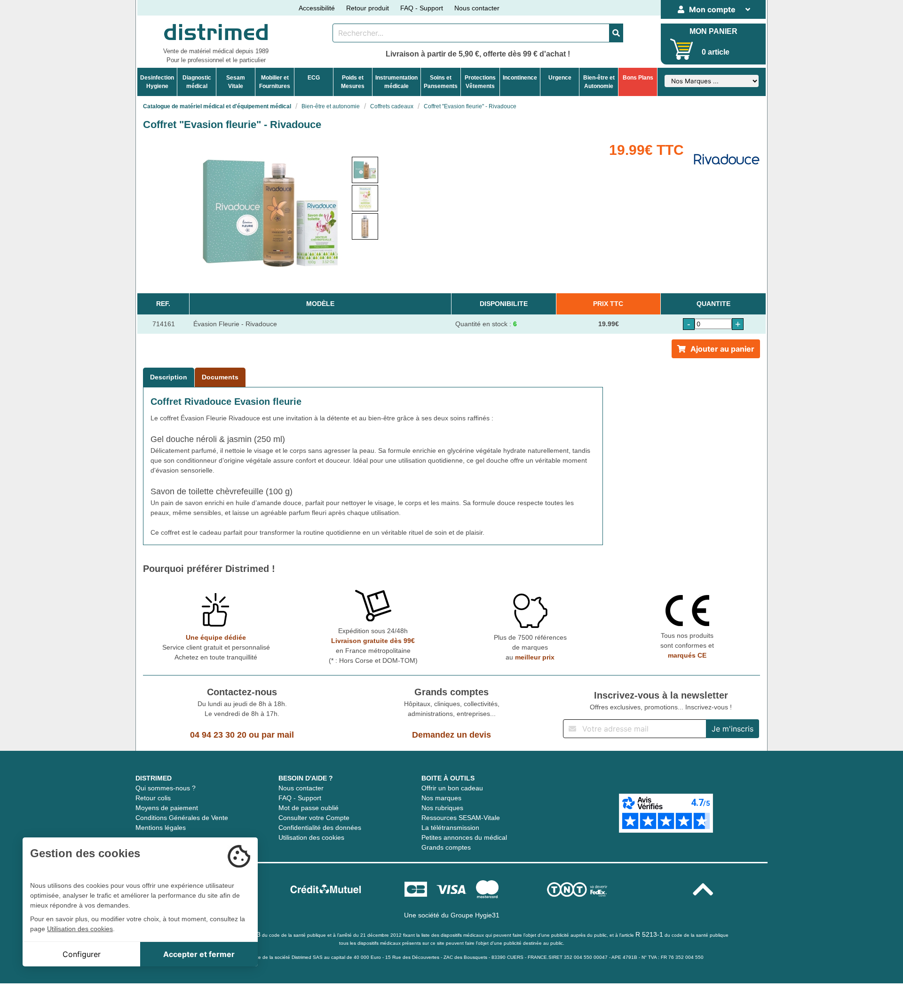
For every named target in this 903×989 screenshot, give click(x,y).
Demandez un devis (451, 735)
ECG (314, 77)
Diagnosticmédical (196, 81)
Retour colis (153, 798)
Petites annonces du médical (464, 837)
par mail (277, 735)
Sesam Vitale (235, 81)
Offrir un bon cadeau (452, 788)
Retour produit (367, 8)
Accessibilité (317, 8)
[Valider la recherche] (616, 33)
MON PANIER (713, 31)
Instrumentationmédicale (396, 81)
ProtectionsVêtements (480, 81)
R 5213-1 (649, 934)
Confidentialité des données (319, 827)
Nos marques (441, 798)
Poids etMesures (352, 81)
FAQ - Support (421, 8)
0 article (715, 52)
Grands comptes (446, 847)
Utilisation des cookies (311, 837)
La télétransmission (450, 827)
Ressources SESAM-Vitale (460, 817)
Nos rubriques (442, 808)
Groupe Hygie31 (475, 915)
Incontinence (520, 77)
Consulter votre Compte (313, 817)
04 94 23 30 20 (218, 735)
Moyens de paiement (166, 808)
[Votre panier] (682, 49)
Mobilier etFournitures (274, 81)
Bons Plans (638, 77)
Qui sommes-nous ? (165, 788)
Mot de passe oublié (308, 808)
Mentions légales (160, 827)
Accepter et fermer (199, 954)
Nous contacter (476, 8)
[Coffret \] (365, 170)
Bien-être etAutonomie (599, 81)
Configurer (82, 954)
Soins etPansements (441, 81)
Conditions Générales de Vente (181, 817)
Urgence (559, 77)
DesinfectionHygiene (157, 81)
